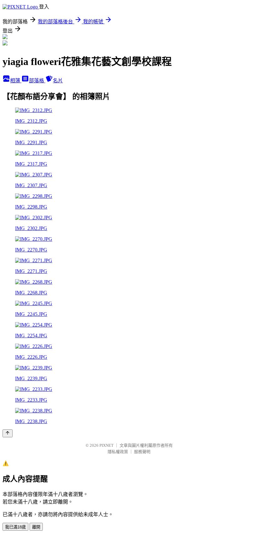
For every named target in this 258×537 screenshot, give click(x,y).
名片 (58, 80)
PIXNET (106, 445)
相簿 (15, 80)
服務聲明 (142, 451)
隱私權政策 (118, 451)
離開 (36, 527)
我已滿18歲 (15, 527)
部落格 (37, 80)
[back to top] (8, 433)
